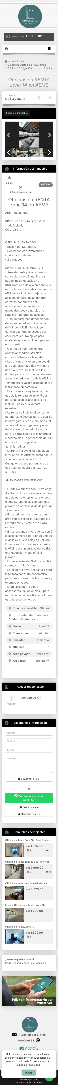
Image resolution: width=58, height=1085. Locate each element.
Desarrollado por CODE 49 (29, 1082)
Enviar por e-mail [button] (30, 778)
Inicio (10, 61)
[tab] (17, 113)
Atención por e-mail (32, 1034)
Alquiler (21, 61)
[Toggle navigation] (49, 49)
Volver (49, 68)
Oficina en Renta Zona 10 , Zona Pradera (28, 840)
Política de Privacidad (27, 1064)
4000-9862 (34, 36)
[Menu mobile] (6, 48)
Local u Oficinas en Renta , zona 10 (25, 905)
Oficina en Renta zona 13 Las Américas (27, 861)
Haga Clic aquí (13, 962)
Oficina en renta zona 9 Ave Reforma (26, 883)
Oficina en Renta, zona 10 (19, 926)
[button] (8, 135)
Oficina (12, 68)
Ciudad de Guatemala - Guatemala (27, 64)
